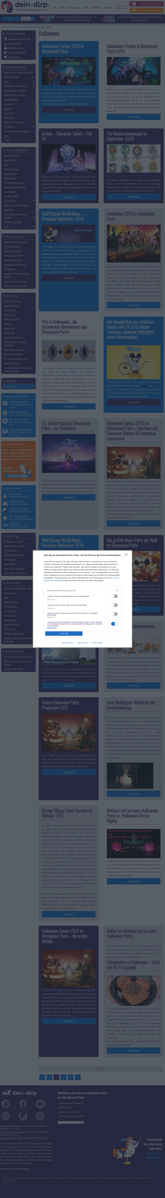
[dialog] (82, 599)
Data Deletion (67, 643)
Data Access (82, 643)
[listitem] (82, 590)
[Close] (127, 555)
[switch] (114, 596)
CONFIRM (64, 634)
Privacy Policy (97, 643)
